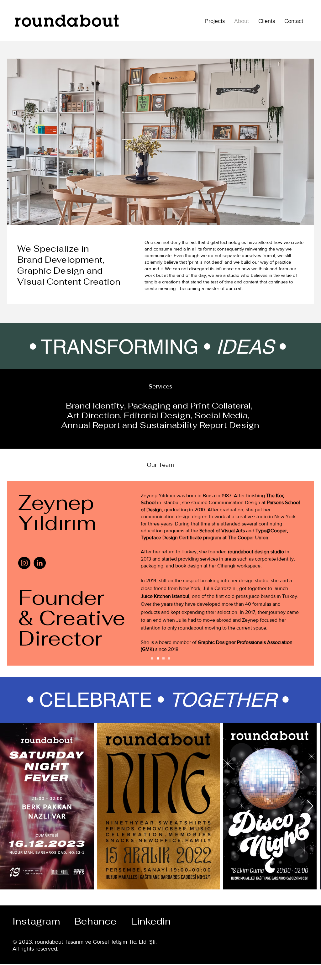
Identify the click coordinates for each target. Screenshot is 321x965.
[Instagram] (24, 563)
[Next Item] (310, 806)
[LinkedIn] (40, 563)
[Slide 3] (158, 658)
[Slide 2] (163, 658)
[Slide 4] (169, 658)
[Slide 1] (152, 658)
